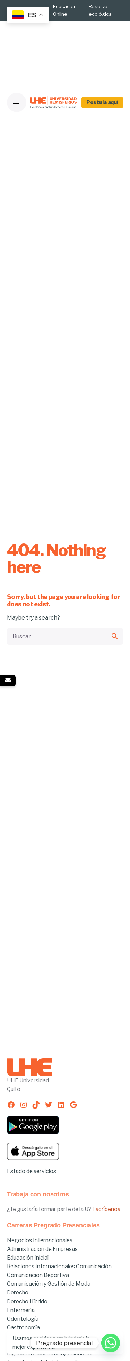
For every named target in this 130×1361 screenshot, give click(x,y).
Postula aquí (102, 102)
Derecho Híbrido (27, 1301)
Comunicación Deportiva (38, 1275)
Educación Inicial (28, 1257)
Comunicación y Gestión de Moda (48, 1283)
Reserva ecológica (100, 10)
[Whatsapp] (110, 1343)
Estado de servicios (31, 1171)
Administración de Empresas (42, 1249)
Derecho (17, 1292)
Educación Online (65, 10)
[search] (114, 636)
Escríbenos (106, 1209)
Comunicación (94, 1266)
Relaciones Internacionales (41, 1266)
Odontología (22, 1319)
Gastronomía (23, 1327)
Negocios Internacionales (39, 1240)
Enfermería (21, 1310)
